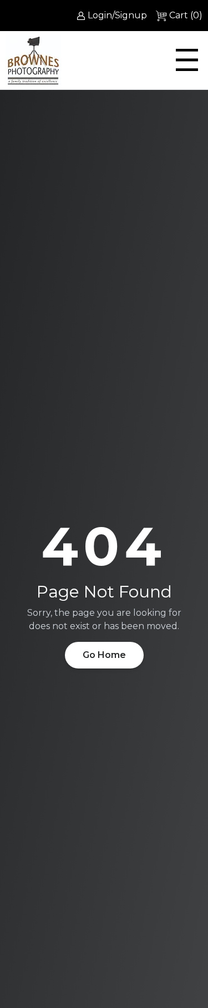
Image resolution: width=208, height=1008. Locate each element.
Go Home (104, 655)
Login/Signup (117, 15)
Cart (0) (185, 15)
